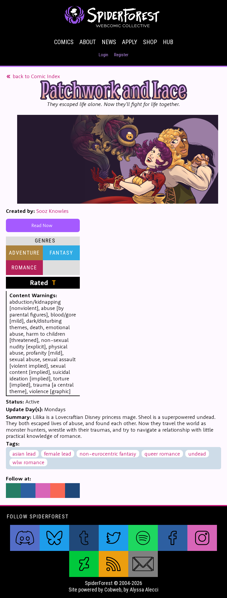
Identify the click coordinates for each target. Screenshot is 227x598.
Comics (64, 42)
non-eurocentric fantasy (108, 453)
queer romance (162, 453)
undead (197, 453)
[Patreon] (57, 490)
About (88, 42)
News (109, 42)
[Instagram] (42, 490)
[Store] (13, 490)
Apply (129, 42)
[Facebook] (28, 490)
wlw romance (28, 462)
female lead (57, 453)
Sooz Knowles (52, 211)
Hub (168, 42)
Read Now (43, 225)
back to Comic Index (35, 76)
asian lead (24, 453)
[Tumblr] (72, 490)
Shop (150, 42)
